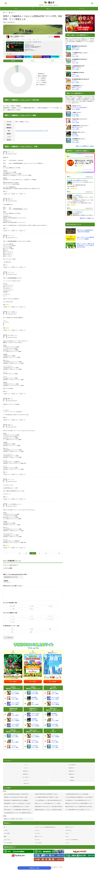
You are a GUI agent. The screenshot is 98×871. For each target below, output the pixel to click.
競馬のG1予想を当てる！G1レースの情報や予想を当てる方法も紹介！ (79, 806)
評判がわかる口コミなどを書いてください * (13, 585)
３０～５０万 (31, 619)
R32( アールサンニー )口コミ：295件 (77, 128)
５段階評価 (5, 580)
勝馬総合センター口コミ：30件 (76, 48)
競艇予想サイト (26, 774)
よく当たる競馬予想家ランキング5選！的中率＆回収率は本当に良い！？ (49, 800)
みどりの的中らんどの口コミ (80, 180)
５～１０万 (50, 616)
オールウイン (37, 833)
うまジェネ (37, 830)
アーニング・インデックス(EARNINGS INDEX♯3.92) (45, 827)
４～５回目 (50, 606)
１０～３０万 (12, 619)
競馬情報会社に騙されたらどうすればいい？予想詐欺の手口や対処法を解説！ (49, 809)
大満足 (31, 632)
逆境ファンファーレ (39, 836)
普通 (50, 629)
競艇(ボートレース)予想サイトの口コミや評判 (13, 818)
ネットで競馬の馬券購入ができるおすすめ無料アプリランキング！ (78, 809)
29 (26, 553)
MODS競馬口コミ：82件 (75, 134)
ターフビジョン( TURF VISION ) (71, 839)
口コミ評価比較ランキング (53, 687)
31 (39, 553)
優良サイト (48, 8)
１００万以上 (12, 621)
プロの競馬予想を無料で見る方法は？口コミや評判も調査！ (77, 794)
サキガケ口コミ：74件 (75, 61)
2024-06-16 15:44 (12, 274)
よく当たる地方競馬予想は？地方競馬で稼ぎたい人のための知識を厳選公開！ (80, 797)
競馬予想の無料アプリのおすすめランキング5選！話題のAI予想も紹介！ (49, 806)
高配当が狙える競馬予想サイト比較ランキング (53, 709)
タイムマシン (37, 839)
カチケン (67, 833)
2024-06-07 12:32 (12, 314)
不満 (12, 629)
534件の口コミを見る (34, 868)
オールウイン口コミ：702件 (75, 81)
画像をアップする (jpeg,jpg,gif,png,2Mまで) (13, 574)
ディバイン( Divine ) (8, 842)
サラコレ (67, 836)
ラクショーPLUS (38, 842)
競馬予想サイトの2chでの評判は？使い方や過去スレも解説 (15, 797)
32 (46, 553)
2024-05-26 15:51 (12, 427)
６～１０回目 (12, 608)
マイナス (12, 616)
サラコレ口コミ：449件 (75, 75)
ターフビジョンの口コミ (88, 169)
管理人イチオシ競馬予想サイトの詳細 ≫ (85, 146)
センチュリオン (7, 839)
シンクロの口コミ (77, 195)
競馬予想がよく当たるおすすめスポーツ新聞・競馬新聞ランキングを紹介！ (80, 803)
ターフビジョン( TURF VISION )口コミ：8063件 (79, 108)
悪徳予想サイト (26, 771)
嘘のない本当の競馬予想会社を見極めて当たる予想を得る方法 (16, 794)
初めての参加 (12, 606)
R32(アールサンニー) (69, 827)
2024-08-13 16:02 (12, 153)
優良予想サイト (72, 767)
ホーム (26, 764)
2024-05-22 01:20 (12, 506)
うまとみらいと (68, 830)
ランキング (81, 8)
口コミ (16, 8)
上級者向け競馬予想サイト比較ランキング (33, 687)
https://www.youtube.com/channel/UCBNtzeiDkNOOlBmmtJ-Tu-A (30, 130)
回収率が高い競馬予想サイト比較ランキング (13, 730)
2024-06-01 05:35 (12, 400)
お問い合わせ (26, 783)
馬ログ (49, 2)
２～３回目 (31, 606)
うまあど (6, 830)
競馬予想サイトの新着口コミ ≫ (87, 218)
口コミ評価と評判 (72, 764)
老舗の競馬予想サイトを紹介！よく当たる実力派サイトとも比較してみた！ (19, 803)
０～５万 (31, 616)
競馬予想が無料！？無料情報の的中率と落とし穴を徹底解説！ (16, 800)
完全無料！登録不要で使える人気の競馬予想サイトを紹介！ (46, 794)
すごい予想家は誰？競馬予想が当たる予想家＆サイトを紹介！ (47, 797)
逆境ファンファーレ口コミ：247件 (76, 88)
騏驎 (5, 836)
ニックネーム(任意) (7, 568)
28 (19, 553)
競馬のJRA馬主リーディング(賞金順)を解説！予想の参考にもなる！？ (17, 809)
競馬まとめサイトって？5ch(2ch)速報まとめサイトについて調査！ (48, 803)
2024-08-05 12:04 (12, 201)
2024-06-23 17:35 (12, 237)
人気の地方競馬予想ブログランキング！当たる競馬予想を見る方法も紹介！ (19, 812)
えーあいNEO (6, 833)
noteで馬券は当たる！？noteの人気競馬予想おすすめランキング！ (78, 800)
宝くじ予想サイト (26, 777)
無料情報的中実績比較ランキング (13, 709)
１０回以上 (31, 608)
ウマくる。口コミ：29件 (75, 55)
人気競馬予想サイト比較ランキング (33, 709)
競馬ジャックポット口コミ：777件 (76, 68)
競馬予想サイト (72, 771)
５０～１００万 (50, 619)
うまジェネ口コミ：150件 (75, 121)
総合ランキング (53, 730)
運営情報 (72, 780)
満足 (12, 632)
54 (59, 553)
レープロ (67, 842)
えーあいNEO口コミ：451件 (75, 114)
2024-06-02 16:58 (12, 337)
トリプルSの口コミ (78, 212)
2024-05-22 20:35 (12, 481)
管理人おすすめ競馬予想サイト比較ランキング (33, 730)
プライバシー (26, 780)
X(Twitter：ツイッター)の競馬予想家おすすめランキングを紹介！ (17, 806)
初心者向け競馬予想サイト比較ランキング (13, 687)
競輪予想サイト (72, 774)
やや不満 (31, 629)
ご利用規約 (72, 777)
